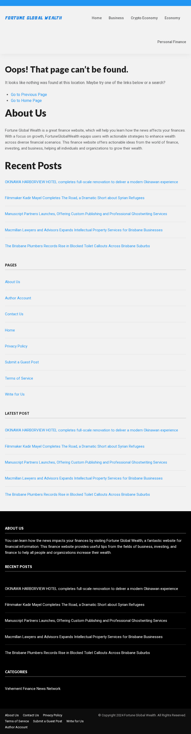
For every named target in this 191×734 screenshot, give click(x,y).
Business (116, 18)
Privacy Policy (16, 346)
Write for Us (15, 394)
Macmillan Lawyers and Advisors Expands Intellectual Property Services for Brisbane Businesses (84, 230)
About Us (12, 282)
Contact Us (14, 314)
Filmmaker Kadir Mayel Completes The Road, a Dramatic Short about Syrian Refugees (74, 198)
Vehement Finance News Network (32, 688)
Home (97, 18)
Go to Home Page (26, 100)
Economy (172, 18)
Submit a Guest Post (22, 362)
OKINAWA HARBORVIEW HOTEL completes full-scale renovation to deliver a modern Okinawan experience (91, 182)
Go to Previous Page (29, 94)
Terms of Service (19, 378)
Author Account (18, 298)
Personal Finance (171, 42)
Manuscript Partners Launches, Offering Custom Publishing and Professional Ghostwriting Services (86, 214)
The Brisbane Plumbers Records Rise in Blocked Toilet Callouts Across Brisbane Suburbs (77, 246)
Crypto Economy (144, 18)
